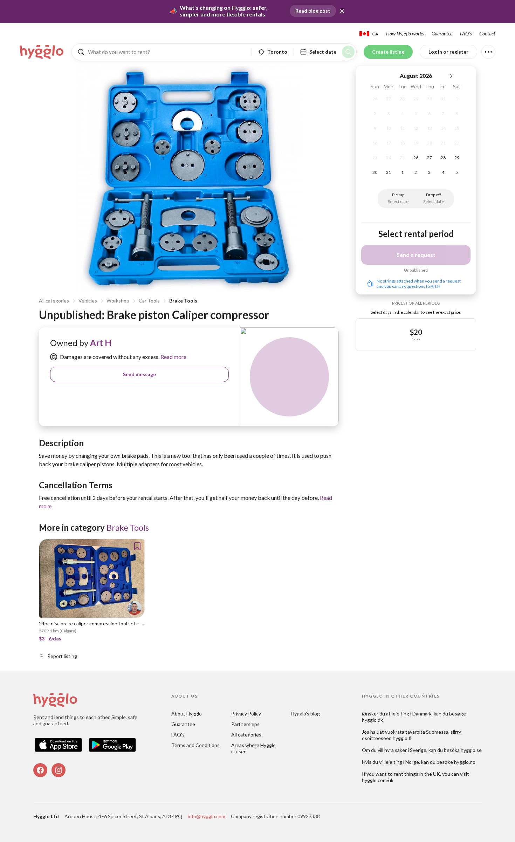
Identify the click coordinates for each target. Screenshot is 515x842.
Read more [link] (172, 356)
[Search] (348, 52)
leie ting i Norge (402, 762)
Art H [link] (100, 343)
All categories (54, 301)
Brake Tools (183, 301)
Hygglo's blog (305, 714)
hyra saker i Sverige (405, 750)
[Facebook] (40, 770)
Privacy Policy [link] (246, 714)
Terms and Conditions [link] (195, 745)
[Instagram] (59, 770)
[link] (42, 52)
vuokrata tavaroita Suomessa (416, 732)
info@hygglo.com (206, 816)
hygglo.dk (372, 720)
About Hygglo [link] (186, 714)
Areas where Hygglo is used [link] (254, 748)
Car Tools (149, 301)
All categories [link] (246, 735)
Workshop (118, 301)
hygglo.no (464, 762)
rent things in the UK (417, 774)
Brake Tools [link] (128, 527)
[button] (342, 11)
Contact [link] (487, 33)
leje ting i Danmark (412, 714)
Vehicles (87, 301)
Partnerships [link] (245, 724)
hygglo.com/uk (377, 780)
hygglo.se (471, 750)
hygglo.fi (402, 738)
